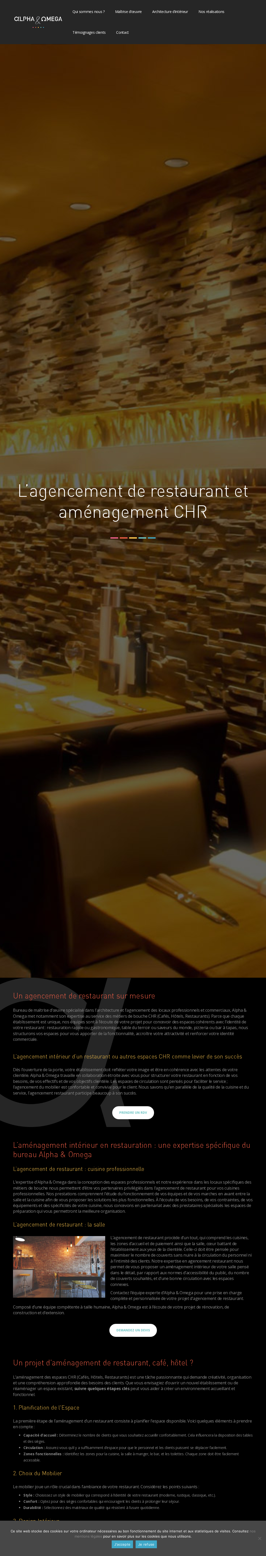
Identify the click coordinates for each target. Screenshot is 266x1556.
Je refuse (146, 1544)
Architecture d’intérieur (170, 11)
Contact (122, 32)
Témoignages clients (89, 32)
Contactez (119, 1293)
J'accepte (122, 1544)
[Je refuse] (259, 1538)
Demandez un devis (133, 1330)
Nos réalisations (211, 11)
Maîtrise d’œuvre (128, 11)
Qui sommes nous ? (88, 11)
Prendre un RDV (133, 1112)
